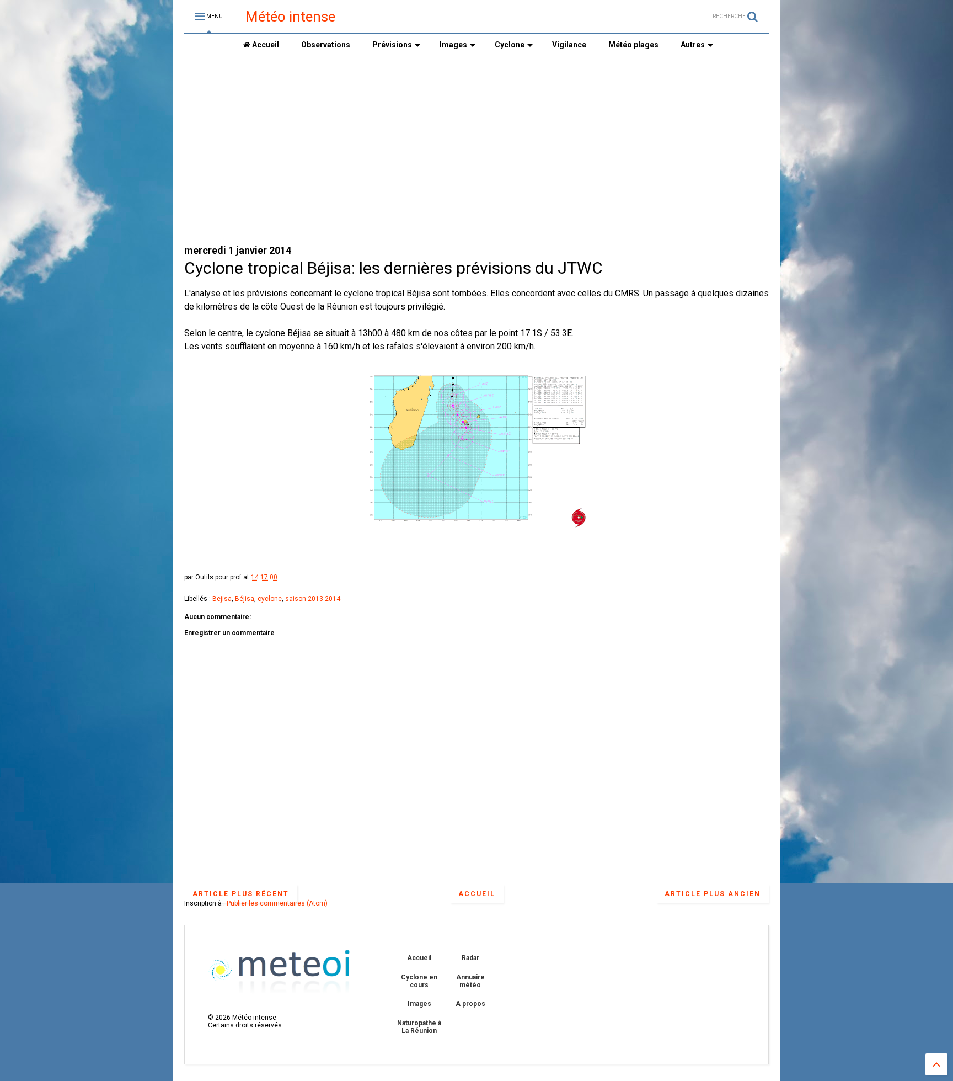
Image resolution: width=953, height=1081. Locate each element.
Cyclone (509, 44)
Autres (693, 44)
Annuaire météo (470, 981)
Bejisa (222, 599)
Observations (325, 44)
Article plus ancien (713, 894)
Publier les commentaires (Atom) (277, 903)
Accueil (264, 44)
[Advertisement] (476, 149)
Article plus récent (240, 894)
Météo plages (633, 44)
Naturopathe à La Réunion (419, 1027)
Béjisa (244, 599)
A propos (470, 1004)
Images (453, 44)
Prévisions (392, 44)
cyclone (270, 599)
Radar (470, 958)
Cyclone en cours (419, 981)
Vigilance (569, 44)
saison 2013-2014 (312, 599)
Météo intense (290, 16)
